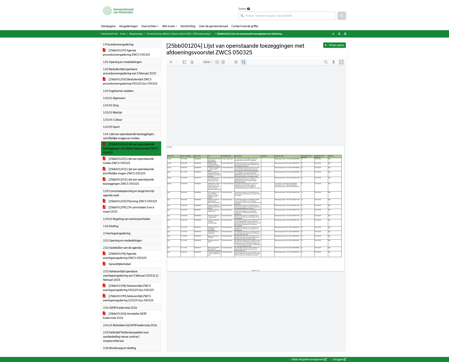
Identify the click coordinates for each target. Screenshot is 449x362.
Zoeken (242, 8)
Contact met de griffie (244, 26)
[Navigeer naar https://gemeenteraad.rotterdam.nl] (118, 13)
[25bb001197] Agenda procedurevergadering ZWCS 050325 (126, 52)
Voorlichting (187, 26)
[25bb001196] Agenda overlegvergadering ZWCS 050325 (124, 255)
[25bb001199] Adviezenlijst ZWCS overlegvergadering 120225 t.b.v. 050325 (128, 298)
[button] (341, 16)
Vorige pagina (336, 45)
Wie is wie (168, 26)
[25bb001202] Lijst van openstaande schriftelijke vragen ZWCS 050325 (128, 171)
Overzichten (149, 26)
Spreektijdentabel (119, 264)
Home (123, 34)
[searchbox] (287, 16)
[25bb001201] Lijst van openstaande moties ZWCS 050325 (128, 161)
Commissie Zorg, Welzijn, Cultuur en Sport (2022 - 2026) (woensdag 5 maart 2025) (185, 34)
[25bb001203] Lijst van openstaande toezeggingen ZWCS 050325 (128, 181)
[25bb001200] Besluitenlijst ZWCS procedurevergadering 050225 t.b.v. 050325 (130, 81)
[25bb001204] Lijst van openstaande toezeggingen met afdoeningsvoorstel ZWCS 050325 (130, 148)
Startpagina (108, 26)
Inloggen (338, 359)
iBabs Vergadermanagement (307, 359)
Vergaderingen (128, 26)
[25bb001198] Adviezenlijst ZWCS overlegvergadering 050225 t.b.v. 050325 (128, 287)
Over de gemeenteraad (213, 26)
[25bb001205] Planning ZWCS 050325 (132, 201)
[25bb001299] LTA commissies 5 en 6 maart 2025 (128, 209)
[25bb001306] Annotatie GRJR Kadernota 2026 (124, 315)
